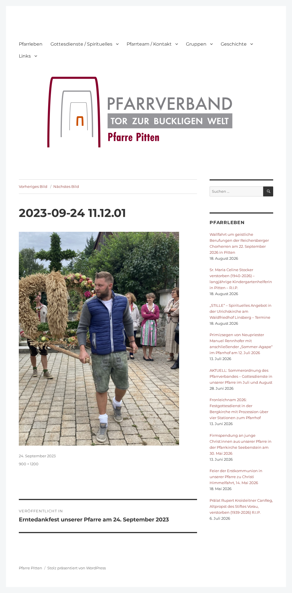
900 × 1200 (28, 464)
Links (25, 56)
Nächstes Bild (66, 186)
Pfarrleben (30, 44)
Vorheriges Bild (33, 186)
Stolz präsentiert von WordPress (76, 568)
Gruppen (196, 44)
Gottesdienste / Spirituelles (81, 44)
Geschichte (234, 44)
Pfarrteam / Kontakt (149, 44)
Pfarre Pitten (30, 568)
